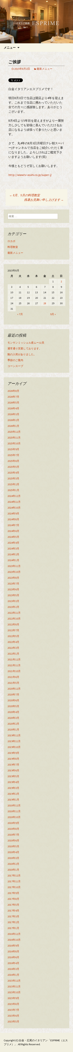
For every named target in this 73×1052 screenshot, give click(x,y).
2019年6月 (13, 770)
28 (44, 303)
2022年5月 (13, 636)
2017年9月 (13, 893)
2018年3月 (13, 858)
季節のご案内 (15, 360)
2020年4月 (13, 712)
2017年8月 (13, 899)
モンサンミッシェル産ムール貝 (25, 342)
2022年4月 (13, 642)
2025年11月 (14, 437)
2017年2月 (13, 922)
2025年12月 (14, 431)
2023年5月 (13, 595)
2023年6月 (13, 589)
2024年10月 (14, 507)
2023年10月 (14, 572)
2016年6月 (13, 957)
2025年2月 (13, 484)
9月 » (53, 314)
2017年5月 (13, 904)
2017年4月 (13, 910)
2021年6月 (13, 677)
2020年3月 (13, 718)
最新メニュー (44, 68)
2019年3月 (13, 788)
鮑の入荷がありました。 (21, 354)
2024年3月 (13, 548)
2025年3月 (13, 478)
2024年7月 (13, 525)
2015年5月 (13, 1021)
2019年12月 (14, 735)
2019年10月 (14, 747)
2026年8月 (13, 391)
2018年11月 (14, 811)
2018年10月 (14, 817)
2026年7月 (13, 396)
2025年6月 (13, 461)
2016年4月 (13, 963)
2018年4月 (13, 852)
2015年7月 (13, 1010)
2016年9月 (13, 945)
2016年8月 (13, 951)
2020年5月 (13, 706)
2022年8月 (13, 624)
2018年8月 (13, 828)
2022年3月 (13, 647)
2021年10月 (14, 671)
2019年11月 (14, 741)
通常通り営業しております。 (24, 348)
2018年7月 (13, 834)
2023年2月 (13, 607)
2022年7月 (13, 630)
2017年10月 (14, 887)
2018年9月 (13, 823)
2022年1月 (13, 653)
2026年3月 (13, 414)
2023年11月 (14, 566)
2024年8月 (13, 519)
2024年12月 (14, 496)
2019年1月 (13, 799)
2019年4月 (13, 782)
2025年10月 (14, 443)
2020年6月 (13, 700)
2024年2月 (13, 554)
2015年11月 (14, 986)
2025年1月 (13, 490)
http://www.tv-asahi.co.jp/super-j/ (30, 175)
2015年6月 (13, 1015)
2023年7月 (13, 583)
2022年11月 (14, 612)
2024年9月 (13, 513)
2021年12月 (14, 659)
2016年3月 (13, 969)
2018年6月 (13, 840)
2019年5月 (13, 776)
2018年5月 (13, 846)
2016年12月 (14, 934)
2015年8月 (13, 1004)
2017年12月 (14, 875)
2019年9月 (13, 753)
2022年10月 (14, 618)
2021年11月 (14, 665)
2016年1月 (13, 974)
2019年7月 (13, 764)
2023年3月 (13, 601)
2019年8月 (13, 758)
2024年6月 (13, 531)
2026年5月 (13, 402)
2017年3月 (13, 916)
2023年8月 (13, 577)
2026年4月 (13, 408)
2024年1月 (13, 560)
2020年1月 (13, 729)
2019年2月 (13, 793)
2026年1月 (13, 426)
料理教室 (12, 247)
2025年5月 (13, 466)
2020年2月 (13, 723)
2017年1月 (13, 928)
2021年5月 (13, 683)
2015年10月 (14, 992)
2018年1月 (13, 869)
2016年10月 (14, 939)
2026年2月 (13, 420)
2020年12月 (14, 688)
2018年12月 (14, 805)
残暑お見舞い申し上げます (44, 200)
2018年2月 (13, 864)
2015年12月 (14, 980)
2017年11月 (14, 881)
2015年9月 (13, 998)
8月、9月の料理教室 (24, 195)
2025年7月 (13, 455)
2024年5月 (13, 537)
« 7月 (20, 314)
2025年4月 (13, 472)
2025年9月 (13, 449)
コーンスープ (15, 366)
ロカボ (11, 241)
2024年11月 (14, 501)
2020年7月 (13, 694)
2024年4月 (13, 542)
